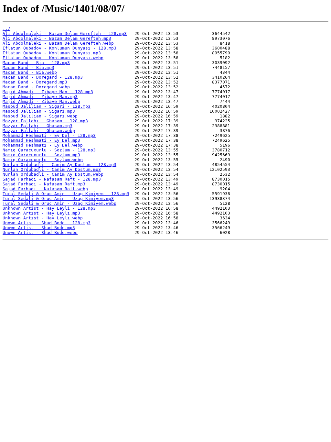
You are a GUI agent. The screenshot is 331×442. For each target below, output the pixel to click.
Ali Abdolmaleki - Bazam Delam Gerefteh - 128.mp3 (65, 33)
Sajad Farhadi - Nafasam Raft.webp (45, 188)
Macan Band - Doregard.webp (36, 86)
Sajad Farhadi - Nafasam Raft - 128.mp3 (52, 179)
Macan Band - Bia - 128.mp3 (36, 62)
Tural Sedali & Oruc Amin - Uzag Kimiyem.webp (59, 203)
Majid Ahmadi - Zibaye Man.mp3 (40, 96)
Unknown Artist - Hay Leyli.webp (43, 217)
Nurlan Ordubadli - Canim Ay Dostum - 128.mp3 (59, 164)
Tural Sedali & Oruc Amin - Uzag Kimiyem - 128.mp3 (66, 193)
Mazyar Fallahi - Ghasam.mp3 (37, 125)
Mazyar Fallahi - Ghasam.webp (39, 130)
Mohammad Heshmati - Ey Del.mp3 (41, 140)
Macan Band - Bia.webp (30, 72)
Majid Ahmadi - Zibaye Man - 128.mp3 (48, 91)
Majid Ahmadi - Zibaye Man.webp (41, 101)
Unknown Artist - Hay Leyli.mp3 (41, 213)
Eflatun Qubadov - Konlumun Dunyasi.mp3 (52, 52)
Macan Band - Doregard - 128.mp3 (43, 77)
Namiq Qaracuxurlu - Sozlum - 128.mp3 (49, 150)
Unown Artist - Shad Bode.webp (40, 232)
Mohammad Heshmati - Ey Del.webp (43, 145)
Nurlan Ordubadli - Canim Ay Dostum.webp (53, 174)
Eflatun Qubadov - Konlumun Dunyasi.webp (53, 57)
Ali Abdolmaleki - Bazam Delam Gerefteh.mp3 (57, 38)
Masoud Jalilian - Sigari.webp (40, 116)
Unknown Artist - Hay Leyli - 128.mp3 (49, 208)
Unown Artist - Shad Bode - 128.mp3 (47, 222)
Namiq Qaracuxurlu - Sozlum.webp (43, 159)
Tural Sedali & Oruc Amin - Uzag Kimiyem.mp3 (58, 198)
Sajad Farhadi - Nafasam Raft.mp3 (44, 184)
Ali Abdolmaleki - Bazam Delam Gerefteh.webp (58, 43)
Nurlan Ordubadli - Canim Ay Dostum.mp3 (52, 169)
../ (6, 28)
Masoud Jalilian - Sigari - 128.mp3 (47, 106)
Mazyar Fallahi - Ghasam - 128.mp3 (45, 120)
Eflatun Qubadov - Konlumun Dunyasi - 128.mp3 (59, 48)
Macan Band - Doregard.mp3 (35, 82)
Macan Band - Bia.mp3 (28, 67)
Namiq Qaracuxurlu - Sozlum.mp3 (41, 154)
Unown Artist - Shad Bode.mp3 (39, 227)
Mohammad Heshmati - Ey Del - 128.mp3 (49, 135)
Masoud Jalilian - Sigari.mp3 (39, 111)
